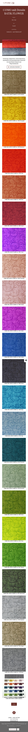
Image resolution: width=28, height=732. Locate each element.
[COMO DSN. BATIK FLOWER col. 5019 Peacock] (14, 450)
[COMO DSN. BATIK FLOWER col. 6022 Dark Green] (14, 581)
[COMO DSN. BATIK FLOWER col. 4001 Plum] (14, 240)
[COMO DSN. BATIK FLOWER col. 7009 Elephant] (14, 608)
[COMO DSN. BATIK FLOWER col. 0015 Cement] (14, 82)
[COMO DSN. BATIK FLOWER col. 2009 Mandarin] (14, 135)
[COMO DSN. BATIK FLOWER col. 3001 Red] (14, 161)
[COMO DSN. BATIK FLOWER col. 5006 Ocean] (14, 371)
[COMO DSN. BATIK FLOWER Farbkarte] (14, 686)
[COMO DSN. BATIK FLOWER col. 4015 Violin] (14, 319)
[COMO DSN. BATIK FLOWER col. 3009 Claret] (14, 214)
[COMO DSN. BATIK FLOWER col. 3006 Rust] (14, 187)
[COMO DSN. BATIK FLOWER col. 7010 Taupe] (14, 634)
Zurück (14, 704)
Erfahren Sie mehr (13, 729)
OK (18, 729)
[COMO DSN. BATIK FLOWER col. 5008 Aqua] (14, 398)
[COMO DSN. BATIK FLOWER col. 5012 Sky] (14, 424)
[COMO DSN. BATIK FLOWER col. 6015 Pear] (14, 529)
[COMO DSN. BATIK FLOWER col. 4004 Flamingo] (14, 266)
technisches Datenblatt (15, 67)
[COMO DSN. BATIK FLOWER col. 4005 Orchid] (14, 293)
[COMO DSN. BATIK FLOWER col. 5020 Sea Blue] (14, 476)
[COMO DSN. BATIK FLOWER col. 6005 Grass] (14, 503)
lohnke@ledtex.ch (14, 721)
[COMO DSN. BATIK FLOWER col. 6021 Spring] (14, 555)
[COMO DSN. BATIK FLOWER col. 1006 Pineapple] (14, 109)
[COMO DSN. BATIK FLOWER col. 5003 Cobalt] (14, 345)
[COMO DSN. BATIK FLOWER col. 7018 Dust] (14, 660)
